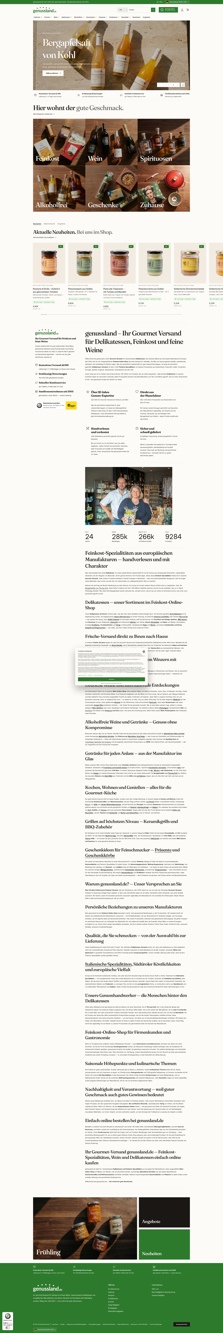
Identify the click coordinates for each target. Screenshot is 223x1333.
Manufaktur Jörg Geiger (136, 736)
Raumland (88, 710)
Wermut (157, 770)
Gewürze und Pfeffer (161, 617)
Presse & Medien (158, 1295)
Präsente (163, 850)
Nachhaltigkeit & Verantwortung (163, 1292)
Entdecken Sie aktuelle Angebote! (44, 2)
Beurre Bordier (117, 645)
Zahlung (111, 1292)
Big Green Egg (111, 836)
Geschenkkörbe (100, 855)
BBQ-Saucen (182, 619)
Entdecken (113, 17)
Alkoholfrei (78, 17)
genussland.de (45, 1324)
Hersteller (125, 17)
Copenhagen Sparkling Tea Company (98, 742)
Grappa (95, 773)
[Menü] (11, 1313)
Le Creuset (150, 802)
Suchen (111, 1302)
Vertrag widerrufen (181, 1324)
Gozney (104, 810)
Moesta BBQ (128, 836)
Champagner (164, 708)
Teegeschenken (161, 870)
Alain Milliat (109, 776)
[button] (187, 10)
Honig (118, 625)
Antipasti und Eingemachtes (95, 628)
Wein (55, 17)
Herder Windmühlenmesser (111, 804)
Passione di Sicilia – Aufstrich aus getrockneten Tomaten (46, 290)
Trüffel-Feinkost (113, 619)
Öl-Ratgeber (112, 1308)
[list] (111, 95)
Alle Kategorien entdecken (42, 114)
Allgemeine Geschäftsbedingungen (76, 1324)
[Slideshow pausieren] (183, 85)
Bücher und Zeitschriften (130, 813)
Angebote (61, 224)
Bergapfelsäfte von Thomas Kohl (96, 588)
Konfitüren (96, 625)
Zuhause (102, 17)
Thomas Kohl (172, 773)
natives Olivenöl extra (122, 617)
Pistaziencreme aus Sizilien (151, 289)
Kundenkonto (113, 1298)
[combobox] (142, 10)
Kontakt (62, 1324)
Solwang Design (143, 807)
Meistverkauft (49, 224)
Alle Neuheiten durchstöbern (43, 237)
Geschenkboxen (127, 872)
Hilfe (160, 2)
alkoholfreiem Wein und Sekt (174, 733)
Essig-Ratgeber (113, 1305)
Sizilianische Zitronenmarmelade (189, 289)
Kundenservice (113, 1289)
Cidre (179, 768)
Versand (111, 1295)
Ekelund (133, 807)
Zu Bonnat (65, 73)
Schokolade (155, 622)
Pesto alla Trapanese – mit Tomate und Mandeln (114, 290)
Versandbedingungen (94, 1324)
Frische (47, 17)
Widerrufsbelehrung (123, 1324)
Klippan (155, 807)
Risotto (153, 625)
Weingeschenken (106, 870)
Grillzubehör (155, 838)
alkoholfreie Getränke (106, 736)
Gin (152, 770)
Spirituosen (66, 17)
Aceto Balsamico (176, 614)
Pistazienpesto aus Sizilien (80, 289)
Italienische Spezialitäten (108, 964)
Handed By (113, 813)
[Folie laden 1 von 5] (163, 85)
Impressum (55, 1324)
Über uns (155, 1289)
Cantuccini (114, 622)
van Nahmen (141, 776)
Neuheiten (37, 224)
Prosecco (108, 710)
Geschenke (90, 17)
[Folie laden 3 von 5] (168, 85)
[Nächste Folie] (177, 85)
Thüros (87, 838)
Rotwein (117, 702)
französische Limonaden (157, 768)
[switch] (7, 1327)
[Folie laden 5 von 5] (173, 85)
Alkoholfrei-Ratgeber (115, 1311)
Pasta (145, 625)
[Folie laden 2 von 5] (166, 85)
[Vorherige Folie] (159, 85)
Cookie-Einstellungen (156, 1324)
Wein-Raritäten (97, 708)
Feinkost (37, 17)
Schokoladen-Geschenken (134, 870)
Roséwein (152, 702)
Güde (96, 804)
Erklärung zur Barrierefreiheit (139, 1324)
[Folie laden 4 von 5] (171, 85)
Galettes (133, 622)
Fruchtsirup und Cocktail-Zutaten (115, 768)
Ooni (89, 810)
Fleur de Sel (183, 617)
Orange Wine (98, 705)
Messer (87, 804)
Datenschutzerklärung (109, 1324)
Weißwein (176, 699)
